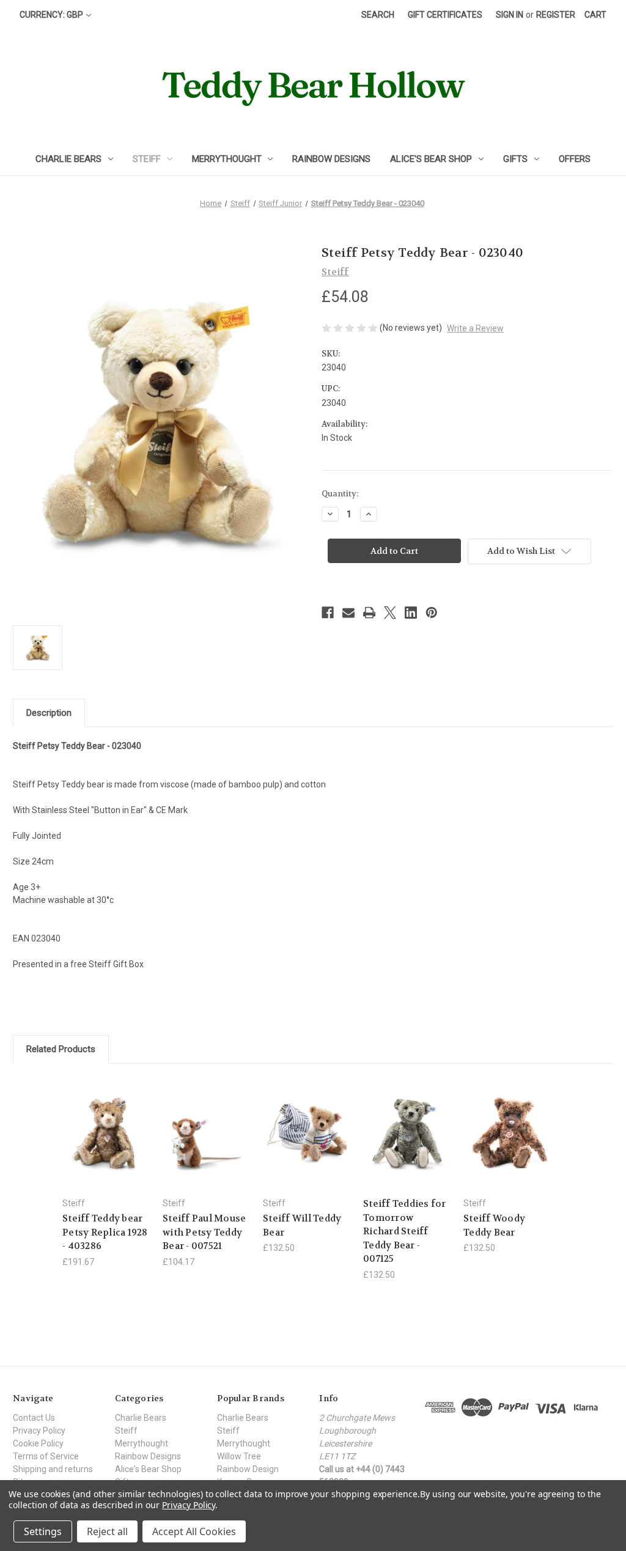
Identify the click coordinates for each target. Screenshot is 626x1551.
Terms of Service (46, 1456)
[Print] (369, 612)
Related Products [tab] (60, 1049)
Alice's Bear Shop (431, 158)
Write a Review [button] (475, 328)
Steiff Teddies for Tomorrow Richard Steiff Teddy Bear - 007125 (404, 1231)
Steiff (147, 158)
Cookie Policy (38, 1443)
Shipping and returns (53, 1469)
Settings (43, 1531)
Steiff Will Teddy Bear (302, 1225)
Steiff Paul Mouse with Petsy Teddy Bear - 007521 (204, 1232)
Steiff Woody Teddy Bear (494, 1225)
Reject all (107, 1531)
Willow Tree (239, 1456)
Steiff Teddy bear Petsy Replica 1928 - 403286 (105, 1232)
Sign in (509, 15)
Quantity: (340, 493)
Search (377, 15)
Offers (575, 158)
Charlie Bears (68, 158)
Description (49, 712)
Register (555, 15)
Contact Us (34, 1418)
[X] (390, 612)
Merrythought (227, 158)
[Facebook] (328, 612)
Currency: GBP (51, 15)
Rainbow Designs (331, 158)
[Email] (348, 612)
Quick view (96, 1118)
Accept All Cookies (194, 1531)
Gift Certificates (445, 15)
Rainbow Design (248, 1469)
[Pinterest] (431, 612)
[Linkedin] (411, 612)
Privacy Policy (39, 1430)
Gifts (515, 158)
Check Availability (106, 1143)
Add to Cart (207, 1143)
